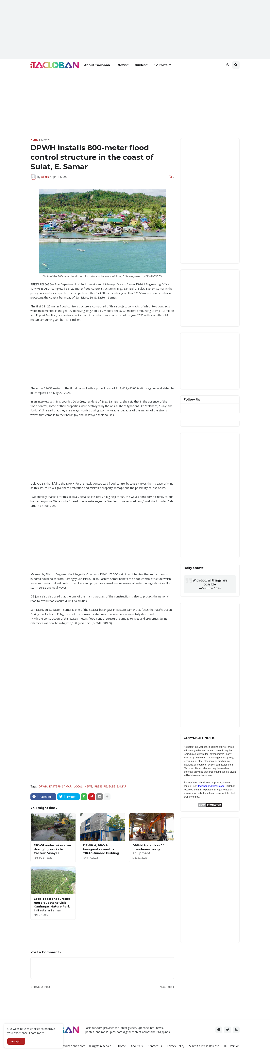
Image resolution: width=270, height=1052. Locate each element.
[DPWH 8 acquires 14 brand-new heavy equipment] (151, 827)
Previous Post (41, 987)
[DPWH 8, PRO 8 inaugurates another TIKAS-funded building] (102, 827)
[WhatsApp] (84, 796)
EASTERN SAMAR (60, 786)
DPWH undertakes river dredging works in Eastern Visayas (53, 849)
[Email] (99, 796)
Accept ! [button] (16, 1041)
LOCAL (78, 786)
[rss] (236, 1029)
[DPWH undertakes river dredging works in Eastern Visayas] (53, 827)
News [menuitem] (122, 65)
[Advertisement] (135, 29)
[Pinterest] (91, 796)
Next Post (166, 987)
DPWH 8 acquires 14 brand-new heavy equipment (148, 849)
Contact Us (155, 1046)
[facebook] (218, 1029)
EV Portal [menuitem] (161, 65)
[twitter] (227, 1029)
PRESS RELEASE (104, 786)
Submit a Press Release (204, 1046)
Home (34, 139)
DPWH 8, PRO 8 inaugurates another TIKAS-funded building (101, 849)
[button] (227, 65)
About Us (137, 1046)
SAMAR (121, 786)
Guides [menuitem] (140, 65)
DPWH (45, 139)
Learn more (36, 1033)
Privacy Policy (175, 1046)
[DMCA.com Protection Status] (210, 806)
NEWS (88, 786)
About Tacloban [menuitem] (97, 65)
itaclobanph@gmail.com (211, 786)
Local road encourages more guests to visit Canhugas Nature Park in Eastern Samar (52, 904)
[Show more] (107, 796)
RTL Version (232, 1046)
